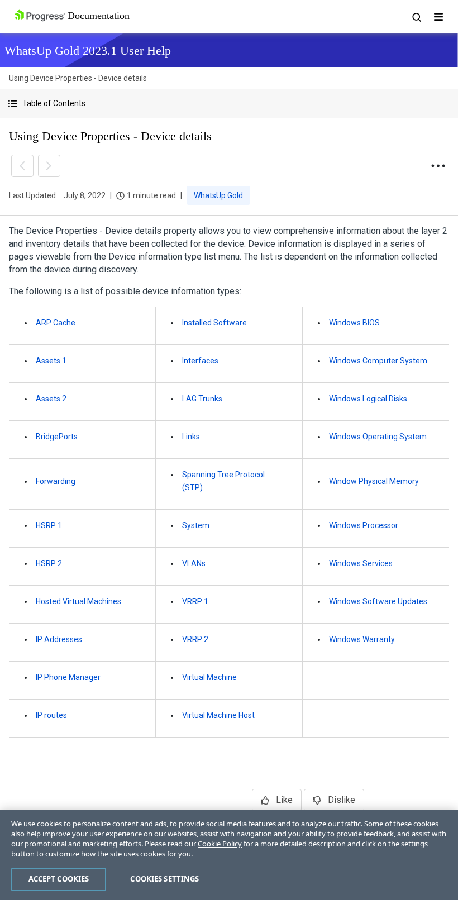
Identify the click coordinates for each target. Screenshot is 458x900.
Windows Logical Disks (368, 398)
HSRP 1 (49, 525)
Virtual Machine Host (218, 715)
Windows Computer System (378, 360)
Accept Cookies (58, 879)
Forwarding (55, 481)
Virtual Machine (209, 677)
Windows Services (361, 563)
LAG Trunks (202, 398)
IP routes (51, 715)
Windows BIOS (354, 322)
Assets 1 (51, 360)
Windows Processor (363, 525)
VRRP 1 (195, 601)
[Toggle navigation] (438, 16)
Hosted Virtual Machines (78, 601)
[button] (229, 103)
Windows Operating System (378, 436)
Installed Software (214, 322)
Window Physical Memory (374, 481)
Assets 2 (51, 398)
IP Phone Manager (68, 677)
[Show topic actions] (438, 166)
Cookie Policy (220, 844)
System (195, 525)
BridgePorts (57, 436)
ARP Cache (55, 322)
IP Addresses (59, 639)
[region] (229, 855)
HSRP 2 (49, 563)
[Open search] (416, 16)
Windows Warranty (362, 639)
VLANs (194, 563)
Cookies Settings (164, 879)
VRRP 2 (195, 639)
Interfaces (200, 360)
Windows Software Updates (378, 601)
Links (191, 436)
